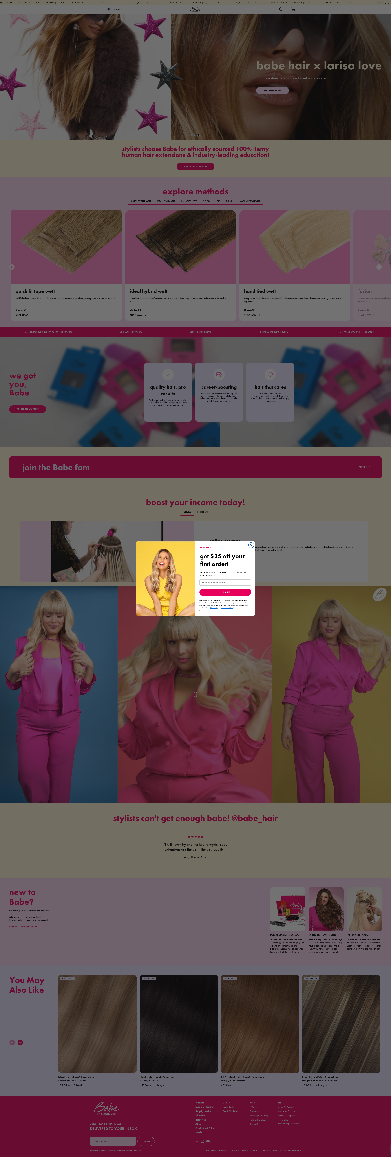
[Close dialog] (251, 545)
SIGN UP (225, 592)
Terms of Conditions (227, 608)
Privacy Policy (214, 608)
